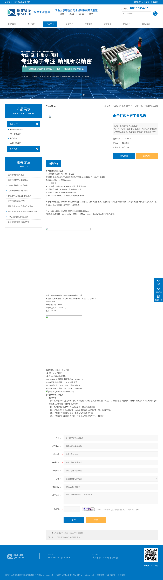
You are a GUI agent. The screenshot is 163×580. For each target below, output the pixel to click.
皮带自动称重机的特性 (17, 201)
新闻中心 (69, 24)
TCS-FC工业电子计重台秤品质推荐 (69, 533)
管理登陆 (121, 575)
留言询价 (147, 156)
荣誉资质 (107, 24)
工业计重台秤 (15, 143)
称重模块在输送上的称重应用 (19, 196)
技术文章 (88, 24)
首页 (109, 106)
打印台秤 (13, 138)
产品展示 (116, 106)
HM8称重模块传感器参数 (18, 185)
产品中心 (50, 24)
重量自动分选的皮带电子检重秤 (20, 206)
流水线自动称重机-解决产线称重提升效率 (24, 212)
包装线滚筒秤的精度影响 (18, 180)
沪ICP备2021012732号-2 (72, 575)
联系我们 (154, 2)
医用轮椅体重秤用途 (16, 175)
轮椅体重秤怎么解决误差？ (18, 222)
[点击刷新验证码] (88, 509)
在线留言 (145, 2)
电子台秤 (14, 124)
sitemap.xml (89, 575)
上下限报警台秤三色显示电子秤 (67, 537)
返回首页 (137, 2)
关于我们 (31, 24)
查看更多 (14, 148)
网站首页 (12, 24)
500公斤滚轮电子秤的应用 (18, 217)
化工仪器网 (110, 575)
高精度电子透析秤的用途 (18, 191)
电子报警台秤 (15, 134)
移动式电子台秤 (16, 129)
